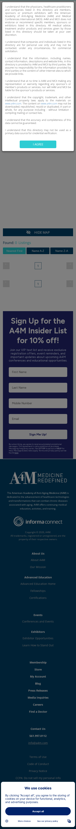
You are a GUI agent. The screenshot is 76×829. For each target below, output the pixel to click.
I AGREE (38, 144)
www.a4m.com (13, 103)
